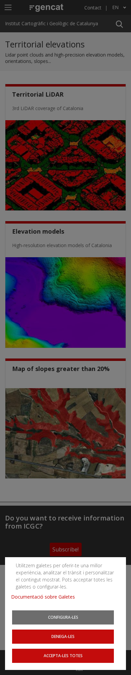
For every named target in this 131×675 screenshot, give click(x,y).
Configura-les (63, 617)
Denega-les (63, 636)
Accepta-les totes (63, 655)
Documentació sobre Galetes (45, 597)
